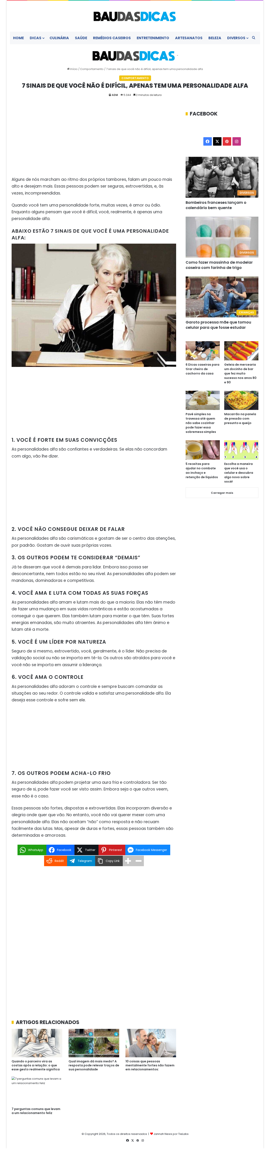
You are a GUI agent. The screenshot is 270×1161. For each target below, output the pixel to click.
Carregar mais (222, 493)
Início (74, 69)
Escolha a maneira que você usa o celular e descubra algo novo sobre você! (238, 473)
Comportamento (92, 69)
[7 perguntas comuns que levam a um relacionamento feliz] (37, 1090)
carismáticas (80, 538)
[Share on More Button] (128, 861)
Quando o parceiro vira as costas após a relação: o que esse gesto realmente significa (36, 1065)
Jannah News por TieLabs (171, 1134)
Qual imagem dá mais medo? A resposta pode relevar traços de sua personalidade (94, 1065)
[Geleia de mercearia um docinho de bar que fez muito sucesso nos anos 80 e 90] (241, 350)
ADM (115, 95)
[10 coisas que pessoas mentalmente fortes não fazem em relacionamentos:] (151, 1043)
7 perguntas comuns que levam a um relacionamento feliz (36, 1111)
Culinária (59, 37)
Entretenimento (153, 37)
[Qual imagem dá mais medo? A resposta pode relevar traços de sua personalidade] (94, 1043)
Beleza (214, 37)
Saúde (81, 37)
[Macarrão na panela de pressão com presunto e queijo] (241, 400)
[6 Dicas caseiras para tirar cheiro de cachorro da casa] (203, 350)
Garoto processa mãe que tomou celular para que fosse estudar (218, 324)
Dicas (35, 37)
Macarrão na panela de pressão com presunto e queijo (240, 418)
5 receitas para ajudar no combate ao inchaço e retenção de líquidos (202, 470)
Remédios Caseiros (112, 37)
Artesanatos (188, 37)
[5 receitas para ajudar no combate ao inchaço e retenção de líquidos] (203, 449)
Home (18, 37)
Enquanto (21, 212)
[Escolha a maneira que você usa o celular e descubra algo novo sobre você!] (241, 449)
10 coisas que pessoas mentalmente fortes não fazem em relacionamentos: (150, 1065)
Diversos (236, 37)
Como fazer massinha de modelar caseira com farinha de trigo (219, 265)
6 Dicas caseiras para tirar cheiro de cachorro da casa (202, 369)
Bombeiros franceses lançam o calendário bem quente (216, 205)
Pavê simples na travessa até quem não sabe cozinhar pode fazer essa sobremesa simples (201, 423)
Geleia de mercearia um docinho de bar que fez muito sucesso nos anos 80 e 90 (240, 373)
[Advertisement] (94, 141)
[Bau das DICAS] (135, 16)
